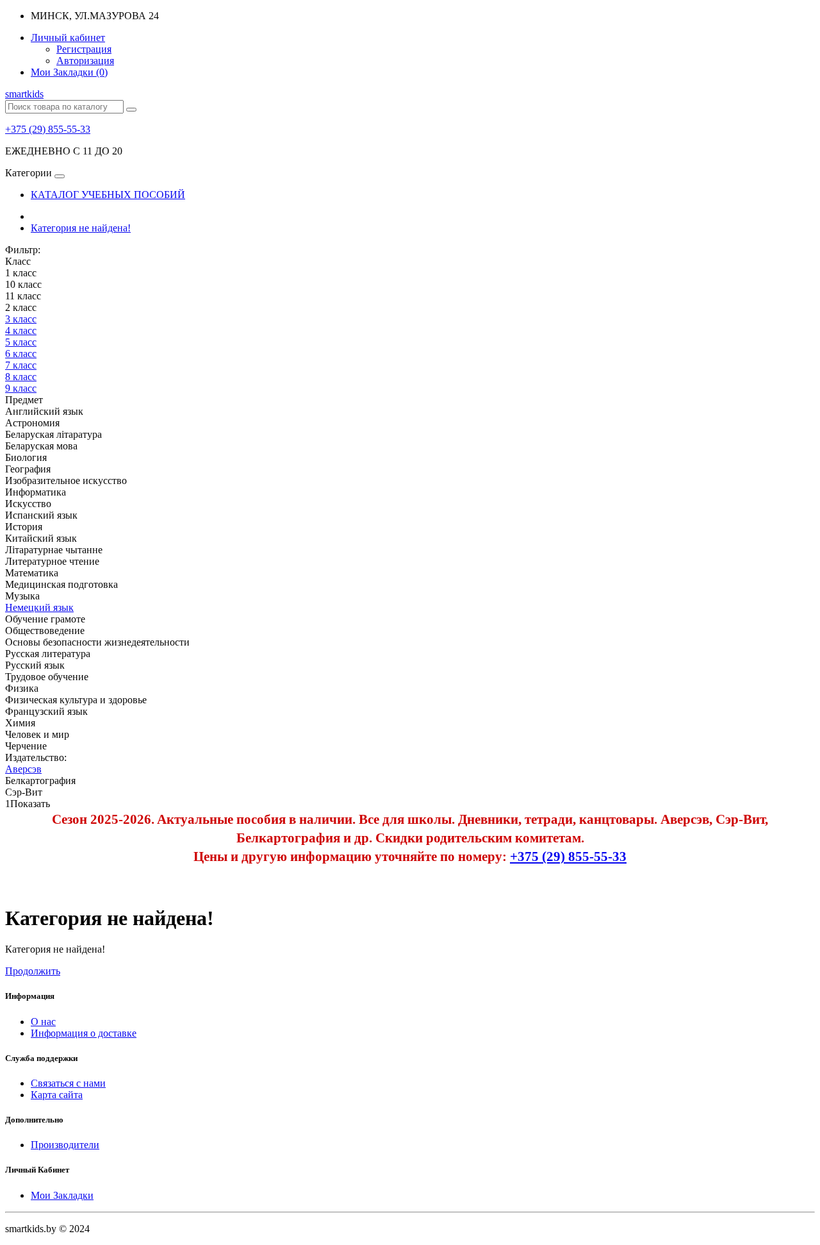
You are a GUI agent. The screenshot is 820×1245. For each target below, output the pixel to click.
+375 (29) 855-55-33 (47, 129)
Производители (65, 1144)
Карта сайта (57, 1094)
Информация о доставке (83, 1033)
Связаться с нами (68, 1083)
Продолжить (32, 970)
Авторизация (85, 60)
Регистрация (83, 49)
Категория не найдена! (81, 227)
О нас (43, 1021)
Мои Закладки (62, 1195)
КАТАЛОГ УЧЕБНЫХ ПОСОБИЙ (108, 194)
